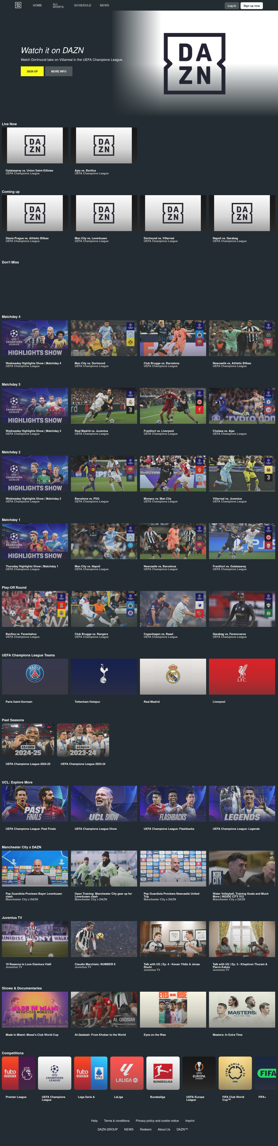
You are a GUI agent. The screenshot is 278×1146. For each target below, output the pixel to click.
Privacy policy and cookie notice (157, 1120)
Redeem (145, 1129)
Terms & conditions (117, 1120)
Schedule (82, 5)
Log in (232, 6)
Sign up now (252, 6)
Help (94, 1120)
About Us (164, 1129)
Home (37, 5)
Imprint (189, 1120)
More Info (58, 71)
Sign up (32, 71)
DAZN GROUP (108, 1129)
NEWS (129, 1129)
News (104, 5)
